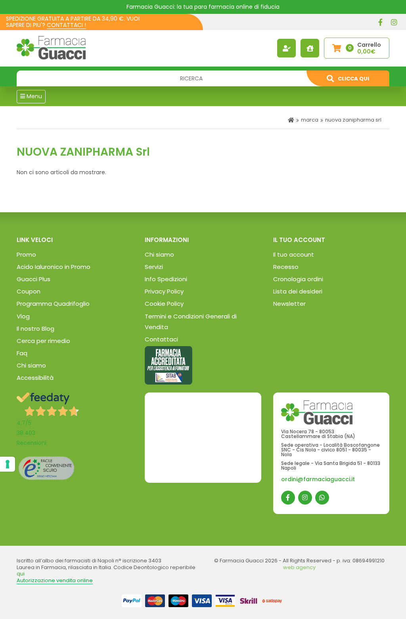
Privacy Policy (164, 291)
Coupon (28, 291)
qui (21, 573)
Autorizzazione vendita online (55, 580)
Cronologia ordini (298, 279)
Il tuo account (293, 254)
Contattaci (161, 339)
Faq (22, 353)
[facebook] (380, 22)
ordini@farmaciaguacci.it (318, 479)
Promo (26, 254)
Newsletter (289, 303)
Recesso (286, 267)
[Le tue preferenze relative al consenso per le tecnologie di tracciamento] (7, 464)
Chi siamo (31, 365)
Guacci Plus (33, 279)
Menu (33, 96)
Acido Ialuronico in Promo (53, 267)
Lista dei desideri (297, 291)
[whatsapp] (322, 498)
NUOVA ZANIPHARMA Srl (353, 120)
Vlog (23, 316)
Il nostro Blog (35, 328)
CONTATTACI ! (66, 25)
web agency (299, 567)
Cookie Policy (164, 303)
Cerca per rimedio (43, 341)
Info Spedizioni (166, 279)
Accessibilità (35, 377)
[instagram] (394, 22)
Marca (309, 120)
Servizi (154, 267)
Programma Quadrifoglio (53, 303)
